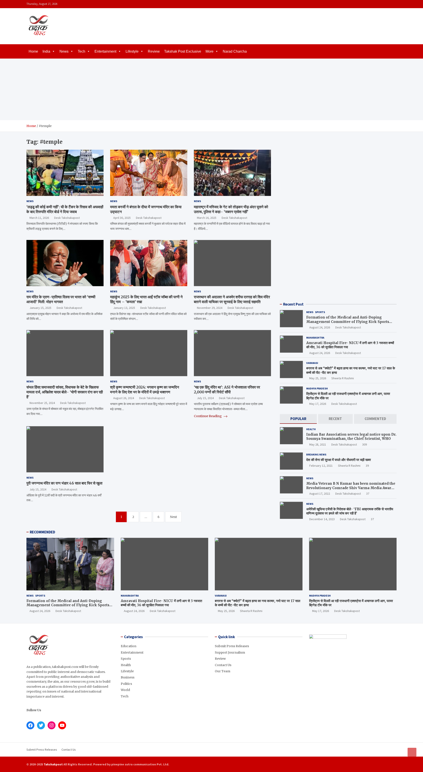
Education (128, 646)
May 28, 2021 (317, 444)
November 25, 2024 (42, 403)
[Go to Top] (412, 752)
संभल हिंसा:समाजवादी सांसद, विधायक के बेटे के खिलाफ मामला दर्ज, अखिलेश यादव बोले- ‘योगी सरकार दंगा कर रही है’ (64, 392)
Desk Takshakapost (67, 218)
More (209, 51)
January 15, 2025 (40, 308)
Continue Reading (208, 416)
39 (367, 466)
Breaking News (316, 454)
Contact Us (223, 665)
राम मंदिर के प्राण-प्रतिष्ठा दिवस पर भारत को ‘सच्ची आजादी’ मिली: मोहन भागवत (60, 299)
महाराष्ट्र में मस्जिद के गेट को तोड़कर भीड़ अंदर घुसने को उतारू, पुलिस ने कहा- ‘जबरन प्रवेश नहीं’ (231, 209)
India (46, 51)
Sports (320, 312)
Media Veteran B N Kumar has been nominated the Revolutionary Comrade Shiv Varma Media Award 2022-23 (350, 487)
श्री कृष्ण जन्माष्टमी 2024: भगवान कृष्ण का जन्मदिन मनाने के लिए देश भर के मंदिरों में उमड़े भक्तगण (144, 389)
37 (367, 494)
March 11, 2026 (39, 218)
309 (364, 444)
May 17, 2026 (317, 404)
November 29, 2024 (209, 308)
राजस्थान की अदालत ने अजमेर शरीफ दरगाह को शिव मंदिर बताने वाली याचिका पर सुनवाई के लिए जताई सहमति (232, 299)
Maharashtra (315, 337)
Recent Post (293, 304)
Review (154, 51)
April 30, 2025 (122, 218)
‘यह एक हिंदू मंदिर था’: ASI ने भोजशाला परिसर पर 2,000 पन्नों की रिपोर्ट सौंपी (227, 389)
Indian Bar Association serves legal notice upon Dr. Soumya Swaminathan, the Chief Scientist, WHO (351, 436)
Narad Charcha (235, 51)
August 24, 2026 (319, 327)
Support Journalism (230, 652)
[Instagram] (382, 4)
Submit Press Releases (232, 646)
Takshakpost (53, 764)
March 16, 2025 (206, 218)
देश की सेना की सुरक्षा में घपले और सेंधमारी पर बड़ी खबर (338, 460)
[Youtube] (394, 4)
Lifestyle (132, 51)
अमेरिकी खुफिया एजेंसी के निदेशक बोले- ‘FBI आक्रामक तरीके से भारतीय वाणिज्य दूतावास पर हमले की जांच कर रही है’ (349, 511)
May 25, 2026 (317, 378)
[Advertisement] (211, 89)
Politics (126, 684)
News (64, 51)
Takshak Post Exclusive (182, 51)
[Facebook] (376, 4)
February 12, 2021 (321, 466)
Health (311, 429)
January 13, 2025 (124, 308)
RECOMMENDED (42, 532)
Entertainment (105, 51)
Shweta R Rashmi (342, 378)
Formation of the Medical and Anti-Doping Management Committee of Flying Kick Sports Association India (347, 321)
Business (127, 677)
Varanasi (312, 363)
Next (173, 517)
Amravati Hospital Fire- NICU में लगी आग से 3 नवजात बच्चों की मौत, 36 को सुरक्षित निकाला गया (161, 603)
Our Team (222, 671)
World (125, 690)
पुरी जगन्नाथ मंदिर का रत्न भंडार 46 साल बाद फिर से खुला (64, 483)
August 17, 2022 (319, 494)
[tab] (298, 419)
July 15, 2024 (205, 398)
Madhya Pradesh (317, 388)
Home (33, 51)
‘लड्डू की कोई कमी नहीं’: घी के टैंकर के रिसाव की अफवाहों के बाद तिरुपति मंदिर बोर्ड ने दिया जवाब (64, 209)
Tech (81, 51)
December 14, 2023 (322, 519)
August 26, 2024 (123, 398)
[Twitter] (388, 4)
